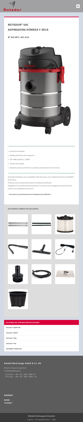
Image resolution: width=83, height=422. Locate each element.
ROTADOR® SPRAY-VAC (14, 349)
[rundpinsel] (18, 283)
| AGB (54, 419)
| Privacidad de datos (42, 419)
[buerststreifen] (42, 233)
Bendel (7, 400)
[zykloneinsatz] (18, 308)
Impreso (30, 419)
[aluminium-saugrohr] (18, 233)
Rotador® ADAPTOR (13, 327)
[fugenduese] (18, 258)
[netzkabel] (65, 258)
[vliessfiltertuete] (65, 283)
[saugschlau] (42, 283)
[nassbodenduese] (42, 258)
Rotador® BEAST (12, 333)
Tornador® (8, 403)
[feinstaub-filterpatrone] (65, 233)
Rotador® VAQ (11, 338)
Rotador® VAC (11, 343)
